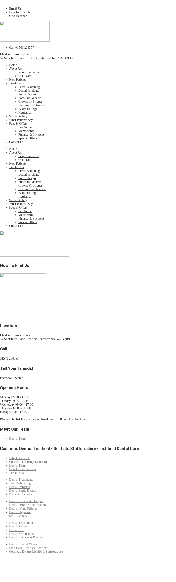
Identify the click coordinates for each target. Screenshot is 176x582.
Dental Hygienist (20, 512)
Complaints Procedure (42, 562)
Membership (26, 131)
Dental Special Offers (23, 544)
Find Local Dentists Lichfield (28, 548)
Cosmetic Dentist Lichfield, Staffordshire (36, 551)
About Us (15, 68)
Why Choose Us (28, 72)
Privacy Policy (69, 562)
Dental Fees (16, 530)
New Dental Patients (22, 469)
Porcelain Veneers (29, 98)
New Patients (17, 79)
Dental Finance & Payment (26, 537)
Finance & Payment (31, 134)
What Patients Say (21, 120)
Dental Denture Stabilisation (27, 505)
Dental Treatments (21, 479)
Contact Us (16, 142)
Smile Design (27, 94)
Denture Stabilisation (32, 105)
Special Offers (27, 138)
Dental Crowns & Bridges (26, 501)
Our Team (24, 76)
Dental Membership (22, 533)
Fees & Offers (18, 123)
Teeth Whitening (29, 87)
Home (13, 65)
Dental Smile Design (22, 490)
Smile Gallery (18, 116)
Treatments (16, 83)
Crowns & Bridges (30, 101)
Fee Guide (25, 127)
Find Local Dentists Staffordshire (21, 569)
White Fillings (27, 109)
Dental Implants (28, 90)
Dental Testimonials (22, 522)
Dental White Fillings (23, 508)
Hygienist (24, 112)
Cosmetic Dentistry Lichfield (28, 462)
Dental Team (17, 438)
